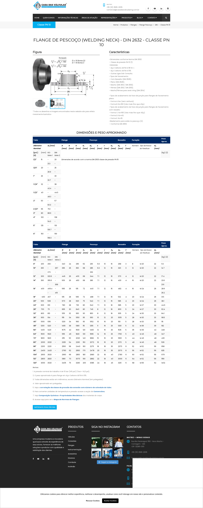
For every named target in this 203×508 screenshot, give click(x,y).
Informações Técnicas (68, 18)
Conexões (72, 441)
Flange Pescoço (145, 25)
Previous (29, 77)
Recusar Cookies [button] (93, 501)
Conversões (99, 391)
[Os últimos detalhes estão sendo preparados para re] (96, 453)
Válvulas (71, 437)
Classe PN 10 (44, 24)
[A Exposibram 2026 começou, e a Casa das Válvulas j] (107, 442)
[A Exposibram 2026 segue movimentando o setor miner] (96, 442)
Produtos (126, 18)
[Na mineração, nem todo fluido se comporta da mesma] (107, 453)
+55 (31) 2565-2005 (114, 7)
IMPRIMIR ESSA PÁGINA (44, 407)
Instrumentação (74, 449)
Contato (151, 18)
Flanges (134, 25)
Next (97, 77)
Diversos (71, 458)
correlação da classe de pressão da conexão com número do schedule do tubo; (76, 387)
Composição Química (48, 395)
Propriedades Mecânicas (71, 395)
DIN (156, 25)
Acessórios (72, 454)
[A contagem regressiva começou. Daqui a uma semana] (118, 453)
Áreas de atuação (90, 18)
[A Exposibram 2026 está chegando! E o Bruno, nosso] (118, 442)
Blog (139, 18)
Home (36, 18)
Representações (108, 18)
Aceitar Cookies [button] (110, 501)
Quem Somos (49, 18)
